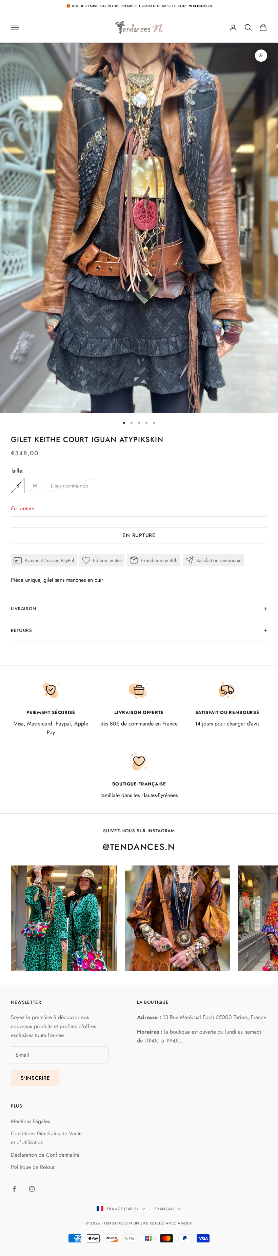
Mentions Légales (30, 1121)
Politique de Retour (33, 1167)
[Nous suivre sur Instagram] (31, 1188)
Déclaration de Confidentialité (45, 1155)
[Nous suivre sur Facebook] (14, 1188)
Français (165, 1209)
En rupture (139, 535)
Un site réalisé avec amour (163, 1223)
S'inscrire (35, 1078)
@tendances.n (139, 846)
